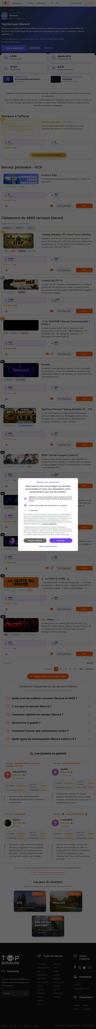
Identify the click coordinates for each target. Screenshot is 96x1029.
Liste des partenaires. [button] (50, 524)
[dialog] (48, 514)
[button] (48, 510)
